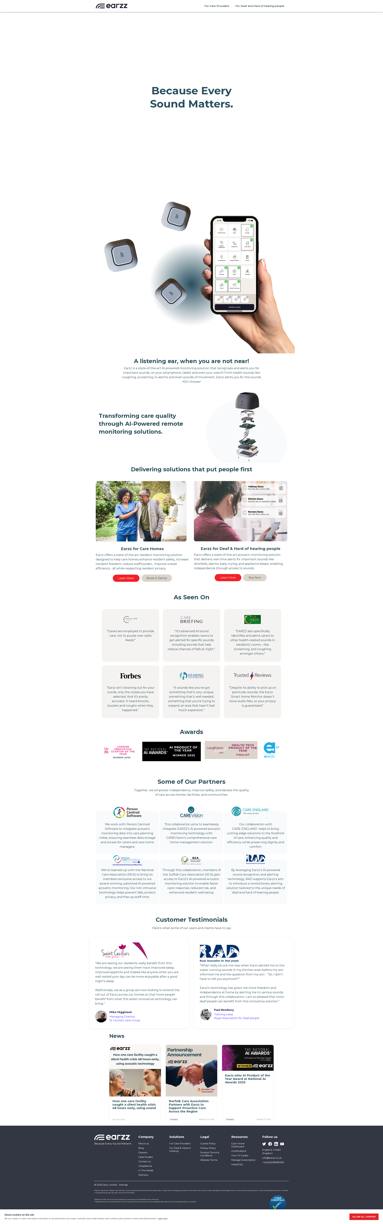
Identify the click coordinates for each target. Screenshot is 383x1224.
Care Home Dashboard (238, 1145)
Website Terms (208, 1160)
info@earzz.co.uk (272, 1157)
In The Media (145, 1170)
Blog (141, 1148)
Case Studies (145, 1157)
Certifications (238, 1151)
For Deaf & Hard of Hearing (180, 1149)
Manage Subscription (243, 1160)
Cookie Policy (208, 1143)
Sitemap (123, 1184)
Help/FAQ (237, 1164)
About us (143, 1143)
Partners (143, 1174)
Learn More (126, 578)
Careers (142, 1152)
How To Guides (239, 1155)
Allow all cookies (364, 1217)
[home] (112, 6)
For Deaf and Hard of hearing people (259, 5)
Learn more (162, 1218)
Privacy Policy (208, 1148)
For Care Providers (217, 5)
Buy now (255, 577)
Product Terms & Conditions (209, 1154)
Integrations (145, 1166)
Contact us (144, 1161)
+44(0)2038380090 (273, 1162)
